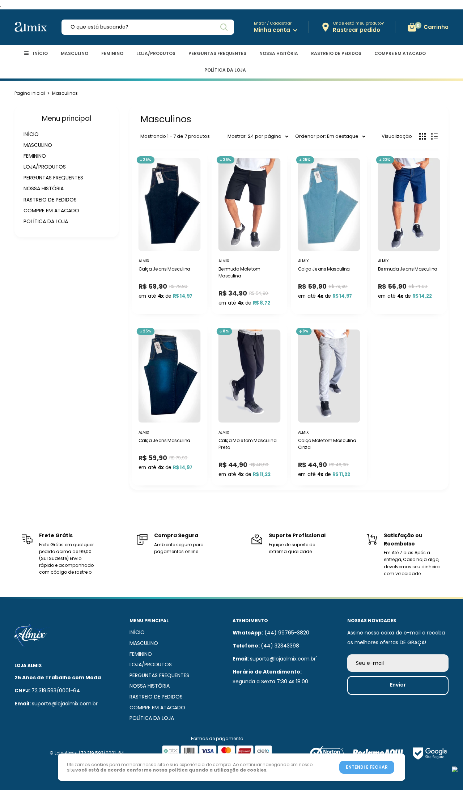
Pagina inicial (29, 93)
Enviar (398, 684)
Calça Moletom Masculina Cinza (327, 444)
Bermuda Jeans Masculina (407, 269)
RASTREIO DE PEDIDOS (336, 53)
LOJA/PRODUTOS (155, 53)
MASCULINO (74, 53)
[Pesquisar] (224, 27)
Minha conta (273, 30)
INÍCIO (40, 53)
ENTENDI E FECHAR (367, 767)
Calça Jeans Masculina (164, 269)
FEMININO (112, 53)
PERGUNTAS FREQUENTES (217, 53)
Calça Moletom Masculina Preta (247, 444)
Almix (144, 260)
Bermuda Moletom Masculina (239, 272)
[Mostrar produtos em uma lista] (434, 136)
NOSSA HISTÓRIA (278, 53)
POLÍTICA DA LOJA (225, 70)
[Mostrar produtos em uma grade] (422, 136)
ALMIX (223, 260)
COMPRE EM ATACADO (400, 53)
